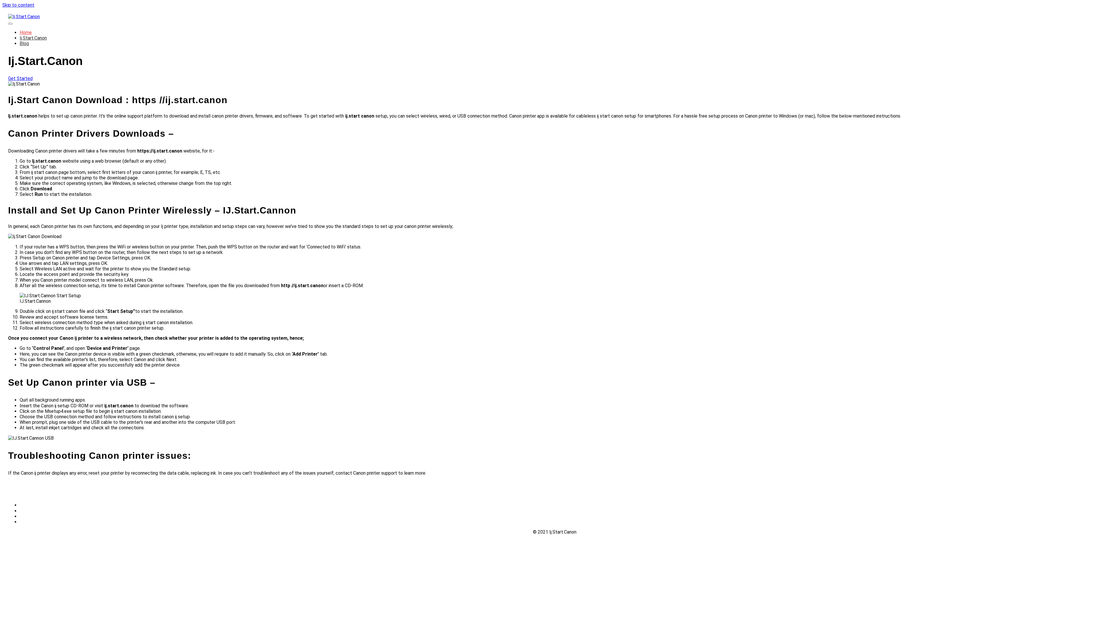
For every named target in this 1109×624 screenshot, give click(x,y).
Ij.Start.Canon (33, 38)
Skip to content (18, 5)
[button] (20, 78)
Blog (24, 43)
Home (26, 32)
